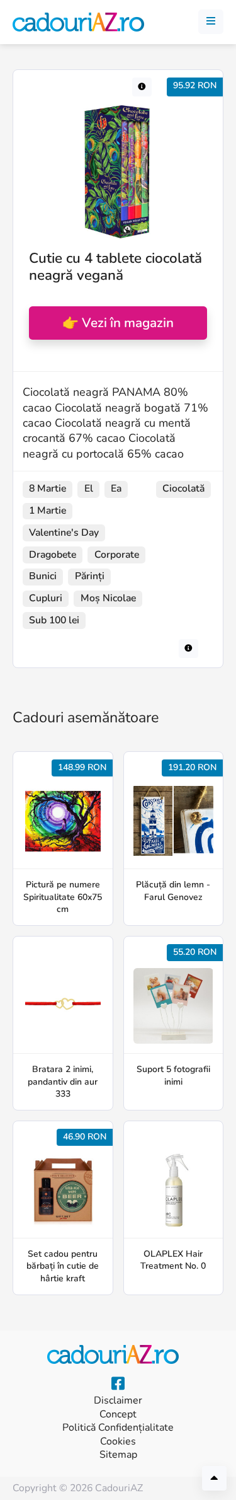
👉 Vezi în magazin (118, 323)
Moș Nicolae (108, 598)
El (88, 488)
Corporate (116, 555)
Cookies (118, 1441)
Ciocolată (183, 488)
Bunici (43, 576)
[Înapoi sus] (214, 1478)
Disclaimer (118, 1400)
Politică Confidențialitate (118, 1427)
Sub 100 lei (54, 620)
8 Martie (47, 488)
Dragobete (52, 555)
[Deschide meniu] (210, 22)
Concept (118, 1414)
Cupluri (45, 598)
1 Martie (47, 510)
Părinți (89, 576)
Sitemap (118, 1455)
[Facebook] (118, 1384)
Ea (116, 488)
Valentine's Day (64, 532)
